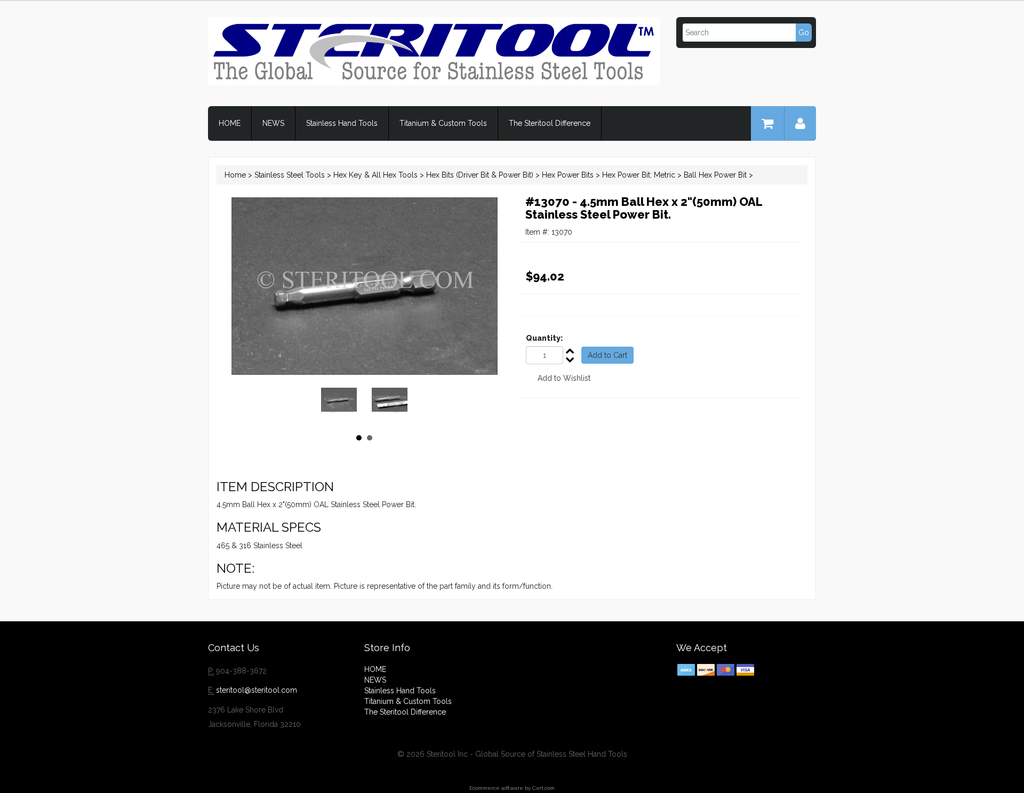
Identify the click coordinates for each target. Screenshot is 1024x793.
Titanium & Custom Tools (443, 123)
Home (235, 175)
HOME (230, 123)
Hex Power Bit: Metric (638, 175)
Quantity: (544, 338)
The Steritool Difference (549, 123)
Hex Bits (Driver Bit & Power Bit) (479, 175)
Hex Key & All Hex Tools (375, 175)
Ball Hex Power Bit (715, 175)
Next (395, 404)
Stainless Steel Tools (289, 175)
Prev (332, 404)
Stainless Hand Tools (342, 123)
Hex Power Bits (568, 175)
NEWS (273, 123)
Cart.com (543, 788)
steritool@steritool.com (256, 690)
